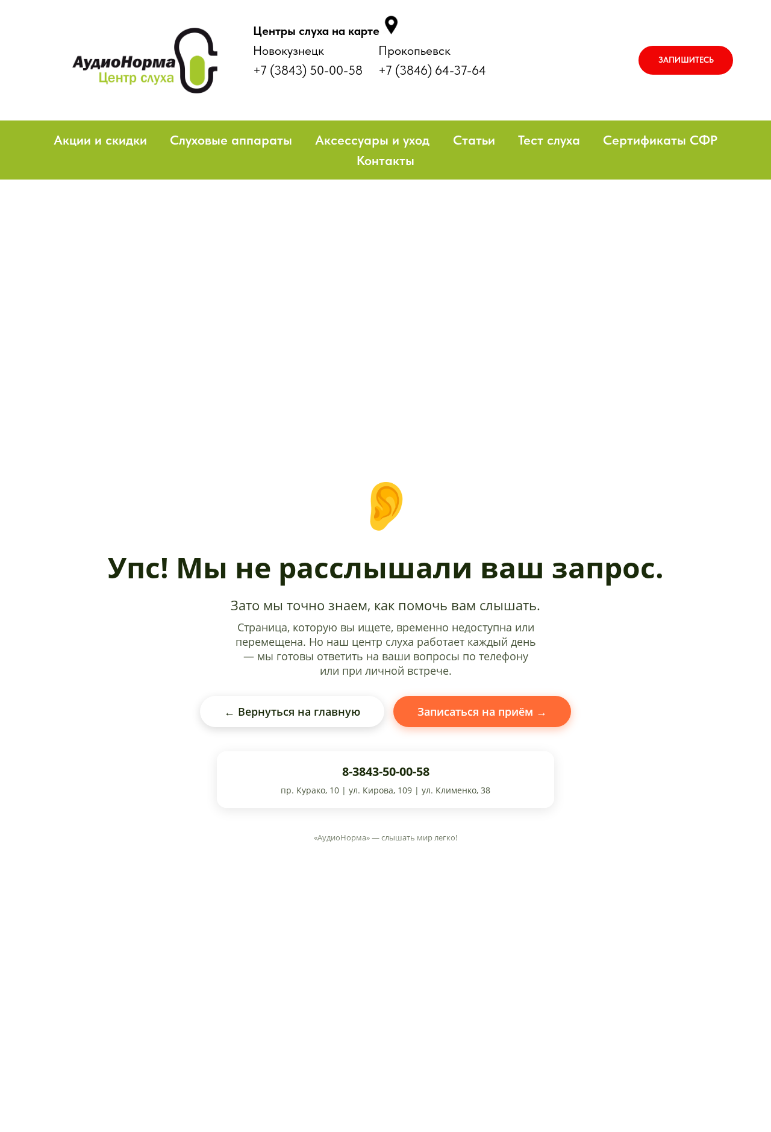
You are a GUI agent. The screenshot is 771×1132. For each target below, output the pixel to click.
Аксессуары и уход (372, 140)
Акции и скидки (100, 140)
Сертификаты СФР (660, 140)
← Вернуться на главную (292, 711)
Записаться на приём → (482, 711)
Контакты (385, 160)
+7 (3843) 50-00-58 (308, 70)
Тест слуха (549, 140)
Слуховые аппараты (231, 140)
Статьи (474, 140)
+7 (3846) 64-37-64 (432, 70)
